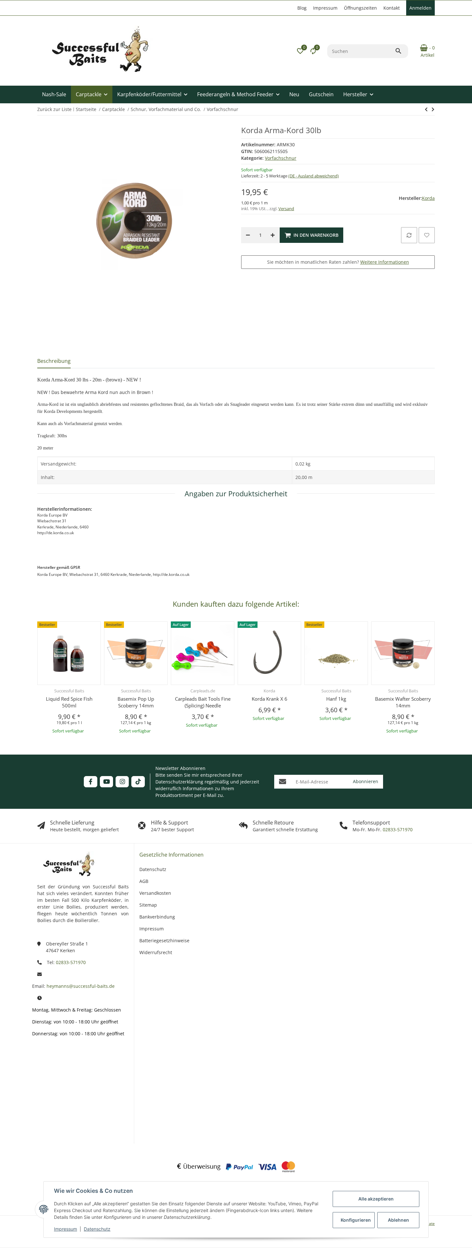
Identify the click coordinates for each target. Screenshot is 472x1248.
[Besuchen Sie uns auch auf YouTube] (106, 781)
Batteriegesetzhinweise (164, 940)
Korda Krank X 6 (269, 699)
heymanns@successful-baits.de (81, 986)
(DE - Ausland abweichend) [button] (313, 176)
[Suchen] (401, 51)
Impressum (65, 1229)
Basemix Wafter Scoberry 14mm (403, 702)
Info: (53, 1059)
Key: (53, 1125)
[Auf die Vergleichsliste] (409, 235)
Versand (286, 208)
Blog (302, 8)
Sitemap (148, 905)
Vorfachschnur (280, 158)
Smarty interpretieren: (48, 1102)
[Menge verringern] (248, 235)
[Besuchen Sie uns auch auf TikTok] (137, 781)
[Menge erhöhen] (272, 235)
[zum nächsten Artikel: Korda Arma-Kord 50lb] (426, 109)
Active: (51, 1078)
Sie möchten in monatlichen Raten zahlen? (338, 262)
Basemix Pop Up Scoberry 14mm (136, 702)
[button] (300, 51)
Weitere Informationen (384, 262)
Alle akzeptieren (376, 1198)
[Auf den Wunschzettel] (427, 235)
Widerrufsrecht (155, 952)
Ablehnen (398, 1220)
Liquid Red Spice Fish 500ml (69, 702)
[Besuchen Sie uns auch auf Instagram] (122, 781)
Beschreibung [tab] (54, 360)
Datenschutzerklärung (179, 782)
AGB (143, 881)
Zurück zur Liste (54, 109)
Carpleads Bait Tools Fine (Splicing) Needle (203, 702)
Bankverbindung (157, 917)
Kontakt (391, 8)
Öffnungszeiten (360, 8)
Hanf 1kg (336, 699)
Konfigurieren (356, 1220)
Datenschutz (97, 1229)
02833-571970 (397, 829)
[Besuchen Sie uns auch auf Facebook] (90, 781)
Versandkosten (155, 893)
